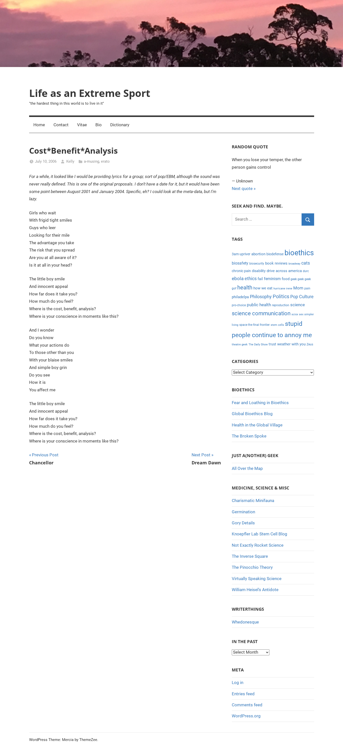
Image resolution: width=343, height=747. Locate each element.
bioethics (299, 252)
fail (260, 279)
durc (306, 271)
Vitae (82, 124)
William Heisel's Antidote (255, 589)
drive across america (284, 271)
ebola (238, 278)
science (297, 304)
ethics (251, 278)
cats (305, 263)
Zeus (310, 344)
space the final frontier (254, 325)
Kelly (70, 161)
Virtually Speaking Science (256, 578)
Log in (237, 682)
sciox (295, 314)
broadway (294, 263)
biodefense (274, 254)
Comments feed (247, 704)
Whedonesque (245, 622)
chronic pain (241, 271)
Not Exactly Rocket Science (257, 545)
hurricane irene (282, 288)
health (244, 287)
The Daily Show (258, 344)
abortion (258, 254)
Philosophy (261, 296)
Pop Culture (302, 296)
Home (39, 124)
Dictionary (119, 124)
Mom (298, 287)
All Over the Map (247, 468)
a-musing (91, 161)
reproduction (280, 305)
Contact (61, 124)
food (286, 279)
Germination (243, 511)
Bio (98, 124)
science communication (261, 313)
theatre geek (240, 344)
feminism (272, 278)
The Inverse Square (250, 556)
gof (234, 288)
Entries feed (243, 693)
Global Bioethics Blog (252, 413)
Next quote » (244, 188)
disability (259, 271)
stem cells (277, 325)
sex (301, 314)
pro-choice (239, 305)
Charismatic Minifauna (253, 500)
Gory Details (243, 522)
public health (259, 304)
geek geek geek (301, 279)
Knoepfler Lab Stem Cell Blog (259, 533)
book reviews (276, 263)
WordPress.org (246, 715)
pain (307, 288)
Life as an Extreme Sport (89, 93)
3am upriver (241, 254)
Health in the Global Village (257, 424)
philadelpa (240, 297)
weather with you (291, 344)
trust (272, 344)
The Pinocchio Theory (252, 567)
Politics (281, 296)
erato (105, 161)
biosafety (240, 263)
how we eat (262, 288)
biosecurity (256, 263)
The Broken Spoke (249, 436)
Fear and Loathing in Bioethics (260, 402)
